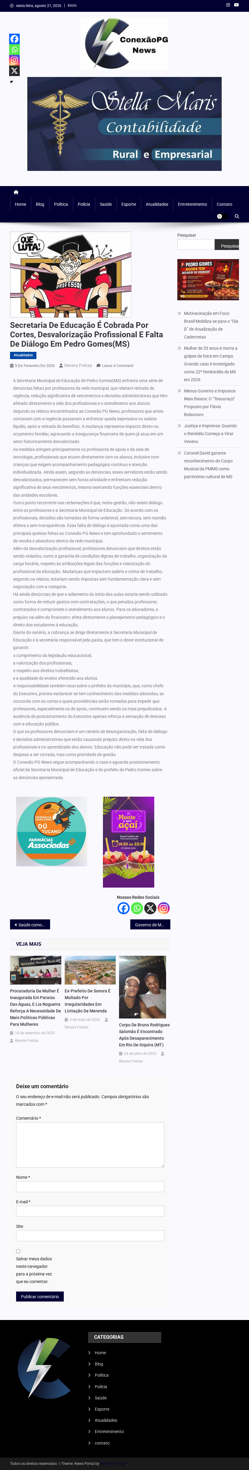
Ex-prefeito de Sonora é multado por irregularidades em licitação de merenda (88, 1000)
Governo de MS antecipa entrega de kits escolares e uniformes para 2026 (152, 924)
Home (20, 204)
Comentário (28, 1118)
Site (19, 1226)
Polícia (84, 204)
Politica (61, 204)
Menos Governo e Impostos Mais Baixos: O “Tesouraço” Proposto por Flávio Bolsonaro (210, 402)
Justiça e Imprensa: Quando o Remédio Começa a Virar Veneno (210, 433)
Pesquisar (186, 235)
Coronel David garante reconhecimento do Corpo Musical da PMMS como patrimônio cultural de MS (208, 465)
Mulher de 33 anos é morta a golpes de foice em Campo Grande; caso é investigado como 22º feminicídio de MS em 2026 (210, 364)
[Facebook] (124, 908)
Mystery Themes (113, 1464)
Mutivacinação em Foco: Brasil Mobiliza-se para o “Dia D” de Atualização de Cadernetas (211, 325)
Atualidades (157, 204)
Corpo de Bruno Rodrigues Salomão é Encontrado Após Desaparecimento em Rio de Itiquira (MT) (144, 1034)
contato (224, 204)
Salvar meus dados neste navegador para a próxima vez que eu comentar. (34, 1270)
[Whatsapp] (137, 908)
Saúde (106, 204)
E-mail (23, 1201)
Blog (40, 204)
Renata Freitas (78, 365)
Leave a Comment (117, 365)
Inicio (72, 5)
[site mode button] (223, 216)
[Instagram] (164, 908)
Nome (23, 1177)
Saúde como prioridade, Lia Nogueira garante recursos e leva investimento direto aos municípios (34, 924)
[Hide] (11, 81)
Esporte (128, 204)
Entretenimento (192, 204)
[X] (150, 908)
